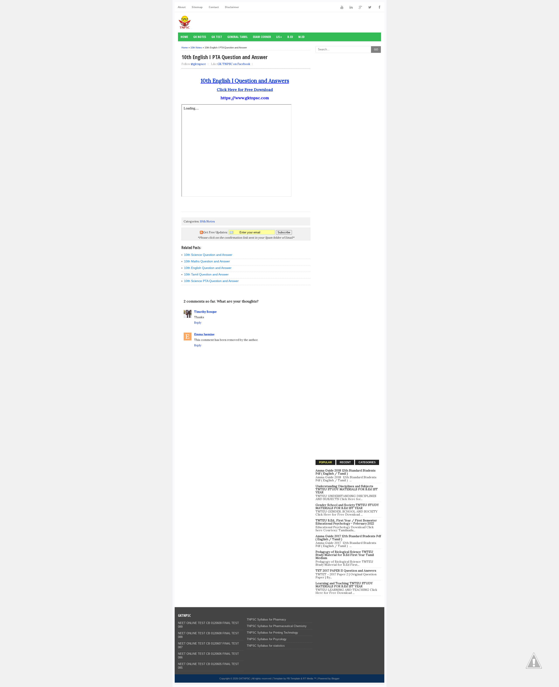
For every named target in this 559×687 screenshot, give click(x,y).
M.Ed (301, 37)
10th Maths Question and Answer (207, 261)
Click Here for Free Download (245, 89)
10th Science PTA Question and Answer (211, 281)
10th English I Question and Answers (245, 80)
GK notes (199, 37)
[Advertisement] (348, 120)
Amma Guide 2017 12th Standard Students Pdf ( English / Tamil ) (348, 537)
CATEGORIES (367, 462)
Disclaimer (232, 7)
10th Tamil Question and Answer (206, 274)
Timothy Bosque (205, 312)
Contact (214, 7)
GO (376, 49)
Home (184, 37)
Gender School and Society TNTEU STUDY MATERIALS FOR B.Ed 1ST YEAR (347, 506)
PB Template (293, 678)
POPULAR (325, 462)
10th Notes (196, 47)
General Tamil (237, 37)
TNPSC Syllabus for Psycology (266, 639)
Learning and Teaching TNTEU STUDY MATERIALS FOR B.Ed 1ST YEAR (344, 584)
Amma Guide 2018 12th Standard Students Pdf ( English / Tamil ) (346, 471)
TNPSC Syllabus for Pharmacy (266, 619)
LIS (279, 37)
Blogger (335, 678)
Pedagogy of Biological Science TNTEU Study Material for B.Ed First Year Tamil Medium (345, 555)
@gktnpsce (198, 64)
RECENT (345, 462)
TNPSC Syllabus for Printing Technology (272, 632)
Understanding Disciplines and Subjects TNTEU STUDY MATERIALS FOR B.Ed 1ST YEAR (347, 489)
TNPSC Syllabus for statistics (266, 645)
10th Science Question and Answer (208, 254)
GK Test (216, 37)
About (182, 7)
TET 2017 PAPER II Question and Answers (346, 570)
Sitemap (197, 7)
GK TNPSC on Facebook (233, 64)
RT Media (308, 678)
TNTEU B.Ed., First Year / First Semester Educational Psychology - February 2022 (346, 521)
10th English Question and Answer (207, 268)
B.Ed (290, 37)
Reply (197, 323)
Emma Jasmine (204, 334)
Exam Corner (262, 37)
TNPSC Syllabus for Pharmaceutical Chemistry (277, 626)
